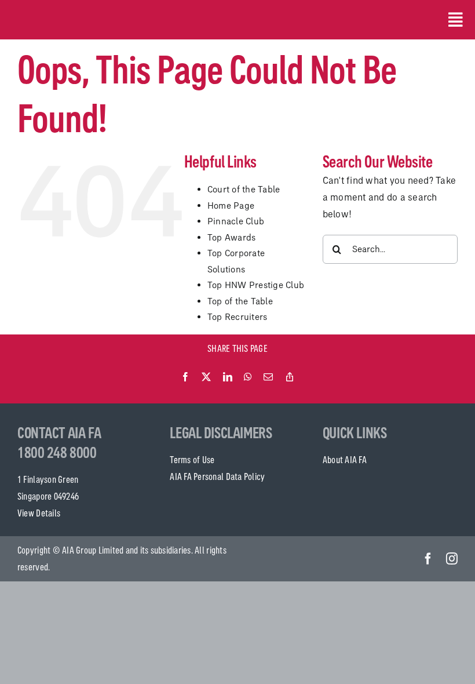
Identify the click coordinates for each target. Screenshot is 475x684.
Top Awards (231, 237)
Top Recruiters (237, 316)
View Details (38, 513)
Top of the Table (240, 301)
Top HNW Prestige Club (255, 284)
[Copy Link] (289, 377)
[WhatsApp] (248, 377)
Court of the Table (243, 189)
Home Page (230, 205)
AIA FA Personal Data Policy (217, 476)
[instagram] (452, 559)
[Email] (268, 377)
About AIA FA (345, 459)
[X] (206, 377)
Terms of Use (192, 459)
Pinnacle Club (235, 221)
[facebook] (428, 559)
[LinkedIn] (227, 377)
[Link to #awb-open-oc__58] (453, 19)
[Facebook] (185, 377)
